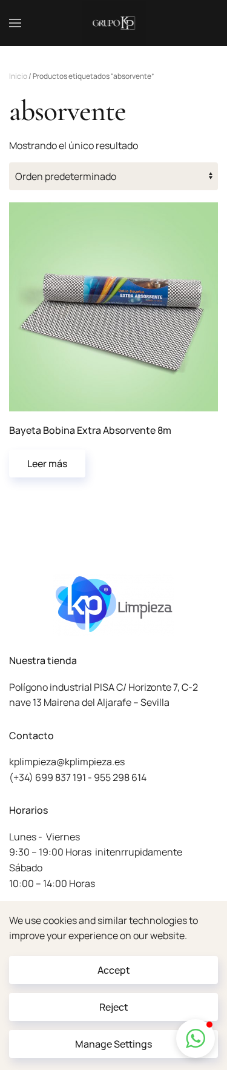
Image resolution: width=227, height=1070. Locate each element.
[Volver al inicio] (113, 23)
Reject (113, 1007)
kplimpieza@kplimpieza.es (67, 761)
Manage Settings (113, 1044)
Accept (113, 970)
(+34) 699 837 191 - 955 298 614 (77, 777)
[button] (15, 23)
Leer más (47, 463)
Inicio (18, 76)
